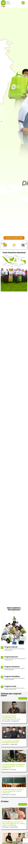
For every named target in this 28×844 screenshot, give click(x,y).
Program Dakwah (11, 647)
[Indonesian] (2, 6)
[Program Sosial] (2, 687)
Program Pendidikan (12, 676)
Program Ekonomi (11, 657)
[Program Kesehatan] (2, 667)
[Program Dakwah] (2, 647)
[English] (4, 6)
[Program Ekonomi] (2, 657)
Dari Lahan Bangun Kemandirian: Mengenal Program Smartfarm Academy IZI (13, 766)
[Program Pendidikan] (2, 677)
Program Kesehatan (12, 667)
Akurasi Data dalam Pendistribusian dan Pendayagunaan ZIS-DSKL (11, 717)
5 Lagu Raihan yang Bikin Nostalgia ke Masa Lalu (10, 742)
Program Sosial (10, 686)
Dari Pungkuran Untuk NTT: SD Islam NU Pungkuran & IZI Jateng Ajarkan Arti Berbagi (13, 823)
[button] (23, 2)
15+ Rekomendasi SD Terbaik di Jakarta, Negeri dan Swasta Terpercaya (12, 791)
